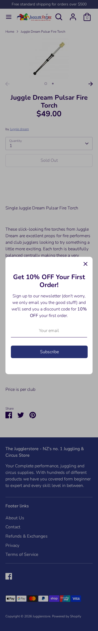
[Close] (85, 264)
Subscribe (49, 352)
